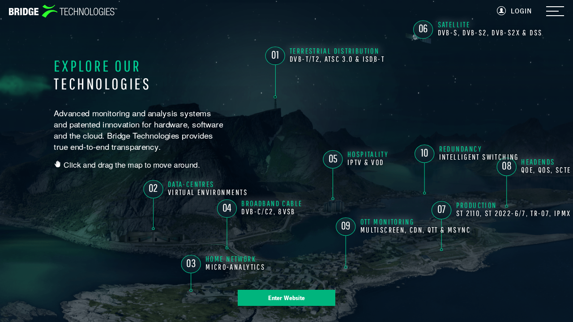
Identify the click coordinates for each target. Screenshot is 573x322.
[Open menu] (555, 11)
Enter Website (286, 297)
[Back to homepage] (63, 11)
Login (521, 11)
